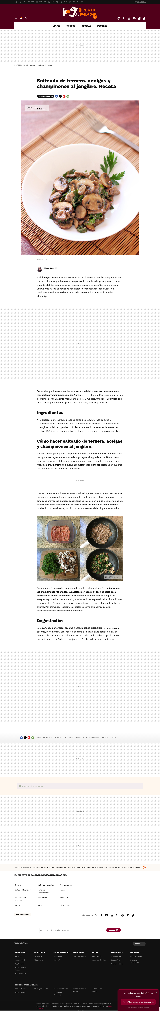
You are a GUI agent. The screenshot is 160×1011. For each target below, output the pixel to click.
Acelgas (70, 737)
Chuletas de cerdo (74, 867)
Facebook (123, 18)
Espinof (57, 960)
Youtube (134, 18)
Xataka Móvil (20, 960)
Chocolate (64, 905)
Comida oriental (109, 737)
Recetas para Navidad (21, 899)
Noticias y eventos (46, 885)
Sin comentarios (47, 96)
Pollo (17, 905)
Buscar (26, 18)
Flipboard (64, 96)
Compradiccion (117, 964)
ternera (60, 737)
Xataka (17, 956)
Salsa (40, 905)
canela (32, 65)
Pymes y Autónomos (134, 961)
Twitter (60, 96)
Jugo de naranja (123, 867)
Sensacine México (61, 989)
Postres (102, 26)
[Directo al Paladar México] (80, 12)
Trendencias (116, 956)
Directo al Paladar (80, 956)
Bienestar (64, 897)
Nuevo (20, 18)
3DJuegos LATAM (41, 989)
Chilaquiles (36, 867)
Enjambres (42, 897)
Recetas (86, 26)
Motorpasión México (97, 990)
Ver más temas (22, 915)
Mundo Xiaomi (20, 974)
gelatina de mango (45, 65)
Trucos (71, 26)
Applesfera (19, 964)
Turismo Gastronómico (44, 891)
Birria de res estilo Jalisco (104, 867)
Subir (137, 944)
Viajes (56, 26)
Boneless (87, 867)
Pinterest (118, 18)
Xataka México (21, 989)
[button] (50, 268)
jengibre (80, 737)
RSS (117, 915)
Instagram (129, 18)
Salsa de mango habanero (53, 867)
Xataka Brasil (20, 992)
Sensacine (58, 956)
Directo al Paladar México (80, 990)
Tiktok (144, 18)
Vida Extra (38, 960)
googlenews (139, 18)
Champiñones (93, 737)
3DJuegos (38, 956)
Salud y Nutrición (23, 890)
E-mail (67, 96)
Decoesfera (115, 960)
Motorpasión (97, 956)
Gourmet (19, 885)
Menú (15, 18)
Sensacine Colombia (58, 994)
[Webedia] (21, 943)
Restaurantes (66, 885)
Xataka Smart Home (20, 969)
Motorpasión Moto (99, 960)
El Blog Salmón (136, 956)
